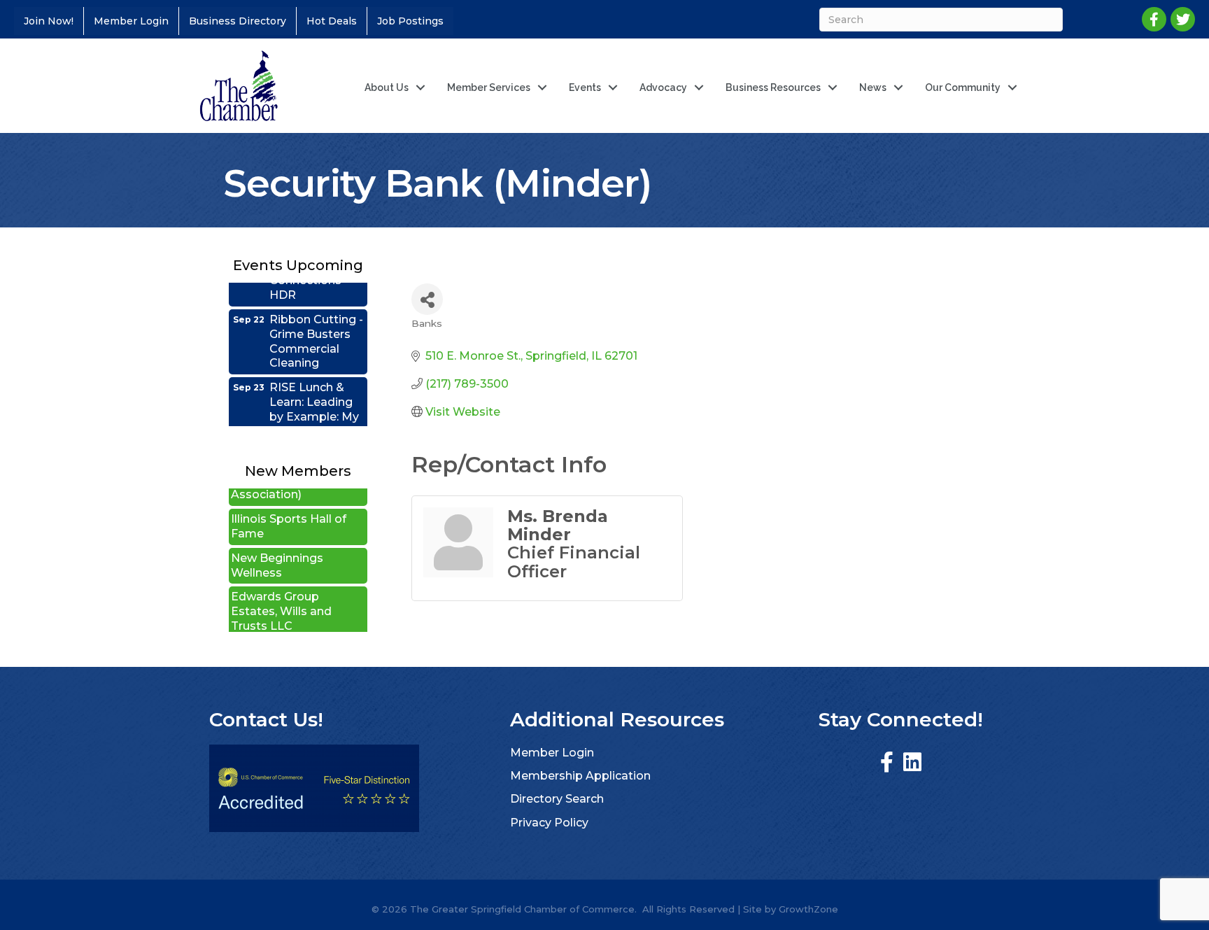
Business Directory (237, 21)
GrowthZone (808, 909)
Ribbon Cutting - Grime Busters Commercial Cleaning (316, 327)
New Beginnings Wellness (277, 551)
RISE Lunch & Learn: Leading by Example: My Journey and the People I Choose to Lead (316, 410)
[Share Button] (427, 299)
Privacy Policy (549, 822)
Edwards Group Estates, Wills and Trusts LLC (281, 597)
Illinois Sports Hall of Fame (288, 512)
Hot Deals (331, 21)
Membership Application (580, 775)
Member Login (131, 21)
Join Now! (48, 21)
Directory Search (557, 798)
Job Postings (410, 21)
